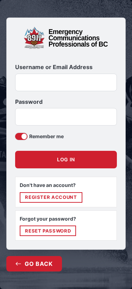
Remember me (46, 136)
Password (29, 102)
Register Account (51, 197)
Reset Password (48, 231)
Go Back (39, 263)
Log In (66, 159)
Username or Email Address (54, 67)
